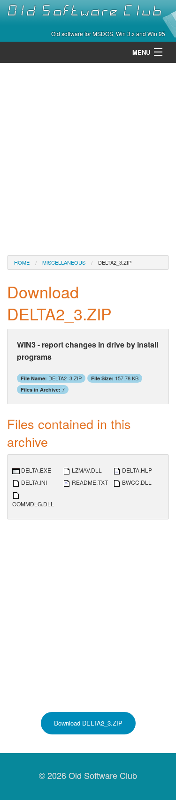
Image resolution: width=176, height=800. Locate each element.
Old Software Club (84, 10)
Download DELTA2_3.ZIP (88, 723)
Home (22, 262)
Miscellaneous (63, 262)
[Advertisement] (88, 158)
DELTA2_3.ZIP (114, 262)
